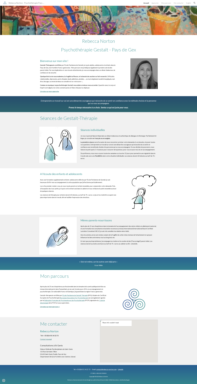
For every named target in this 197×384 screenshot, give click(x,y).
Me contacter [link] (178, 3)
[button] (194, 2)
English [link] (188, 3)
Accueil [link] (146, 3)
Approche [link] (155, 3)
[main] (98, 45)
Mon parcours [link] (166, 3)
